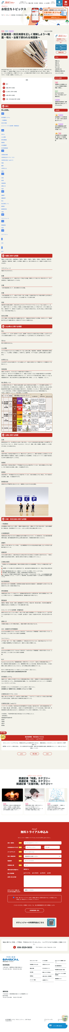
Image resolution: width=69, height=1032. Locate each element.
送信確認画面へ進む (34, 910)
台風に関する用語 (9, 95)
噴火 (2, 201)
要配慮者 (3, 225)
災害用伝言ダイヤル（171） (8, 157)
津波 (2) (57, 63)
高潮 (2, 180)
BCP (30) (57, 67)
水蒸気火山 (4, 168)
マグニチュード (5, 218)
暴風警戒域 (4, 209)
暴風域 (3, 206)
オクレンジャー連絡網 (60, 961)
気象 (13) (57, 65)
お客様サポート (45, 980)
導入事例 (36, 3)
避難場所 (3, 198)
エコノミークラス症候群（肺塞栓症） (10, 126)
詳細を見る (61, 52)
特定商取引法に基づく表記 (60, 969)
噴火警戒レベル (5, 203)
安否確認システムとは (34, 964)
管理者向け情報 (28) (60, 71)
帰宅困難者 (4, 140)
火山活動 (3, 137)
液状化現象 (4, 123)
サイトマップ (60, 1020)
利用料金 (41, 3)
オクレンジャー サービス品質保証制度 (60, 974)
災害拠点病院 (4, 154)
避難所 (3, 195)
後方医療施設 (4, 148)
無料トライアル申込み (47, 972)
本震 (2, 212)
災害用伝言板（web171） (7, 160)
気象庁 (3, 719)
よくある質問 (46, 3)
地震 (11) (57, 61)
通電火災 (3, 186)
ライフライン (4, 234)
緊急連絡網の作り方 (46, 968)
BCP (2, 251)
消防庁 (3, 723)
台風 (2, 178)
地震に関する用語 (9, 88)
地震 (2, 163)
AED (2, 243)
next (47, 754)
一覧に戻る (34, 754)
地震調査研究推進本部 (6, 717)
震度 (2, 165)
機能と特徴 (31, 3)
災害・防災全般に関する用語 (11, 99)
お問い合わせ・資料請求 (47, 976)
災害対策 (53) (58, 69)
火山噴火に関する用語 (10, 91)
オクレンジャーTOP (33, 960)
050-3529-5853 (24, 947)
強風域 (3, 142)
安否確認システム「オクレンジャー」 (16, 1019)
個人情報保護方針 (58, 965)
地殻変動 (3, 183)
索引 (5, 84)
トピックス (52, 2)
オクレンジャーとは (23, 2)
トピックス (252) (59, 73)
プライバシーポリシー (48, 1020)
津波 (2, 189)
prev (21, 754)
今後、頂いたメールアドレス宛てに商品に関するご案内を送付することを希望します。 (37, 898)
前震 (2, 171)
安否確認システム (5, 117)
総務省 (3, 725)
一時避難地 (4, 120)
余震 (2, 228)
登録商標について (58, 978)
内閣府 (3, 721)
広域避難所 (4, 145)
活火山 (3, 134)
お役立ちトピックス (46, 964)
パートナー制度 (33, 979)
